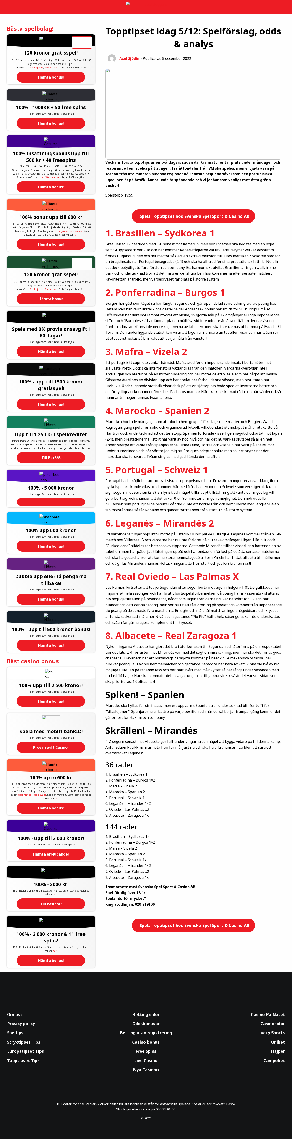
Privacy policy (21, 1023)
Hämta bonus (51, 298)
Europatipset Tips (25, 1051)
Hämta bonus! (51, 77)
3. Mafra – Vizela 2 (146, 351)
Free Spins (146, 1051)
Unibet (278, 1042)
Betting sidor (146, 1014)
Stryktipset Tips (23, 1042)
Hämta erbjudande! (51, 854)
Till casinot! (51, 903)
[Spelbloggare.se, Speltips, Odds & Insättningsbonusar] (146, 7)
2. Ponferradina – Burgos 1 (165, 292)
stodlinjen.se (61, 231)
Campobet (274, 1060)
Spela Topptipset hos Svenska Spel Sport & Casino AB (194, 216)
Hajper (278, 1051)
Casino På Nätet (268, 1014)
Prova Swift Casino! (51, 747)
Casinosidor (273, 1023)
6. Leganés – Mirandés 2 (159, 523)
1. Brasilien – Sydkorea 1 (160, 233)
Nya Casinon (146, 1069)
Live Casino (146, 1060)
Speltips (15, 1032)
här (75, 234)
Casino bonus (146, 1042)
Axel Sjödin (129, 58)
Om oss (15, 1014)
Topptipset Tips (23, 1060)
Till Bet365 (51, 457)
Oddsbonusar (146, 1023)
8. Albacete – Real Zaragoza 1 (171, 635)
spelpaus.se (76, 231)
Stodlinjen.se (36, 67)
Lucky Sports (271, 1032)
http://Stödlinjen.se (48, 177)
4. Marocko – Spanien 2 (157, 410)
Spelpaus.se (51, 67)
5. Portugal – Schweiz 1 (156, 469)
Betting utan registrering (146, 1032)
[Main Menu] (10, 7)
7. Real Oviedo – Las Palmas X (172, 576)
